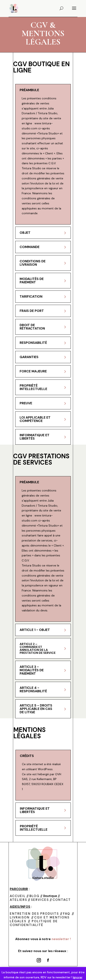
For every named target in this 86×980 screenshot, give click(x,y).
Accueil (18, 896)
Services (40, 900)
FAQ (66, 914)
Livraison (20, 917)
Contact (62, 900)
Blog (34, 896)
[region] (43, 949)
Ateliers (18, 900)
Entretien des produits (35, 914)
